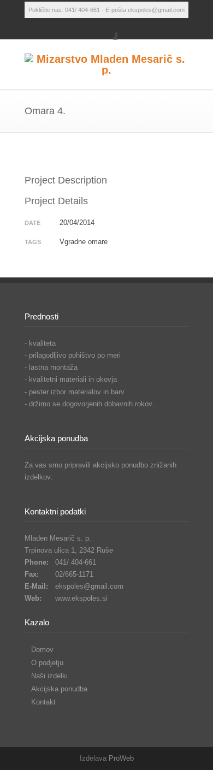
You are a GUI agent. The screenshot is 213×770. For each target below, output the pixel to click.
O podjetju (47, 663)
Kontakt (43, 702)
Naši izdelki (49, 676)
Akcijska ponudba (59, 689)
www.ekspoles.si (81, 598)
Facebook (106, 29)
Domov (42, 649)
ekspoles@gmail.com (89, 586)
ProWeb (121, 758)
